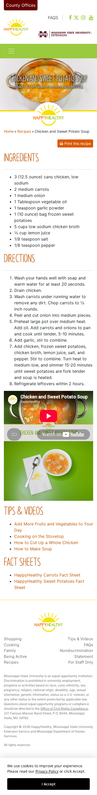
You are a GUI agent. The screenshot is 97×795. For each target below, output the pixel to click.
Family (10, 650)
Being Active (15, 656)
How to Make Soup (33, 548)
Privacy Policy (46, 771)
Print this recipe (77, 143)
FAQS (53, 17)
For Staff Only (80, 662)
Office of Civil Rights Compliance (64, 708)
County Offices (20, 5)
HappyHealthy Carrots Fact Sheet (47, 575)
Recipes (24, 131)
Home (9, 131)
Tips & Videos (80, 638)
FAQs (88, 644)
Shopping (12, 638)
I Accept (49, 784)
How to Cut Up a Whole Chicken (46, 542)
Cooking (11, 644)
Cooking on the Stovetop (39, 536)
